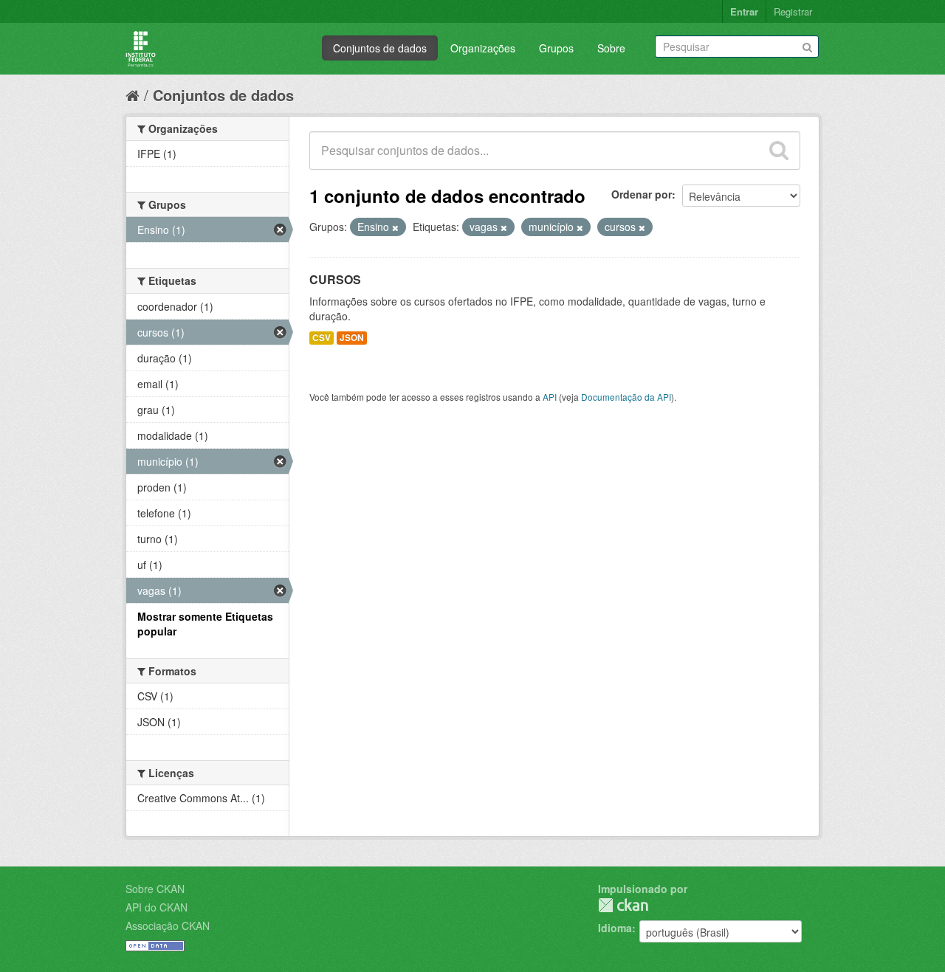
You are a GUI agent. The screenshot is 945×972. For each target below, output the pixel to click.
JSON (352, 337)
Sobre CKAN (155, 888)
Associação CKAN (168, 925)
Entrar (744, 11)
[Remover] (395, 227)
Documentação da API (626, 396)
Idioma (615, 927)
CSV (321, 337)
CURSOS (335, 279)
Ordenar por (641, 194)
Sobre (611, 48)
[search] (779, 150)
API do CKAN (157, 907)
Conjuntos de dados (380, 48)
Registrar (793, 11)
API (550, 396)
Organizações (482, 48)
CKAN (623, 905)
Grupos (556, 48)
